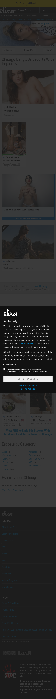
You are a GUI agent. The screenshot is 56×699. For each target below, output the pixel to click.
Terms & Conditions (27, 343)
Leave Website (28, 389)
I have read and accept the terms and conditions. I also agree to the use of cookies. (28, 370)
